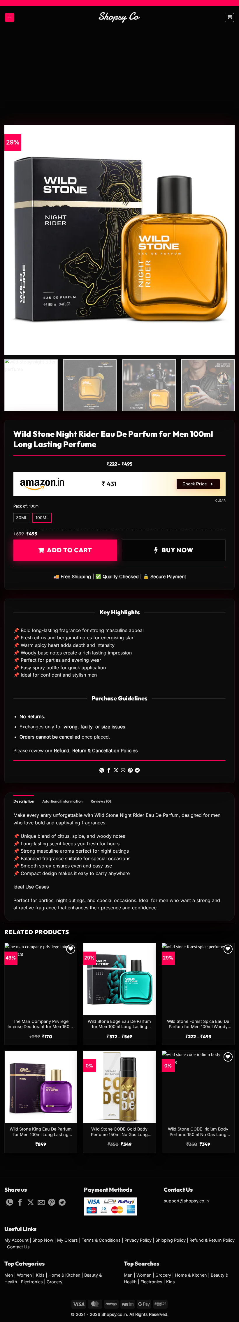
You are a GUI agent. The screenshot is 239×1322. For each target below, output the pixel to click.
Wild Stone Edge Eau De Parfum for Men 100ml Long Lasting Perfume (119, 1024)
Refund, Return (70, 750)
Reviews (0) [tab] (101, 801)
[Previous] (16, 240)
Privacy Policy (138, 1240)
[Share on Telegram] (137, 770)
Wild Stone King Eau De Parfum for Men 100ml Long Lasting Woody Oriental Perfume (41, 1132)
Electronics (32, 1281)
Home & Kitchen (64, 1275)
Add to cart (69, 550)
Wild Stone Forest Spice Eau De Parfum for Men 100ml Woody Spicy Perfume (198, 1024)
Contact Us (18, 1246)
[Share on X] (116, 770)
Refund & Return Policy (212, 1240)
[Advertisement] (119, 72)
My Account (16, 1240)
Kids (40, 1275)
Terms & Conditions (101, 1240)
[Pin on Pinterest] (130, 770)
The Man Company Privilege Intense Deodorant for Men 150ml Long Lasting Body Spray (41, 1024)
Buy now (176, 550)
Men (8, 1275)
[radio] (21, 517)
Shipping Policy (170, 1240)
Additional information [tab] (62, 801)
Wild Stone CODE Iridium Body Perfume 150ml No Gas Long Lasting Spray (198, 1132)
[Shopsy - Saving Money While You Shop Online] (119, 17)
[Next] (222, 240)
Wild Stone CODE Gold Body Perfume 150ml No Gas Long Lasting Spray (119, 1132)
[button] (9, 17)
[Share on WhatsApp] (101, 770)
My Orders (67, 1240)
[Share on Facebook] (108, 770)
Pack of (20, 506)
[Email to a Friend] (123, 770)
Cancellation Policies (115, 750)
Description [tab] (23, 801)
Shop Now (42, 1240)
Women (24, 1275)
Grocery (54, 1281)
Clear (220, 500)
